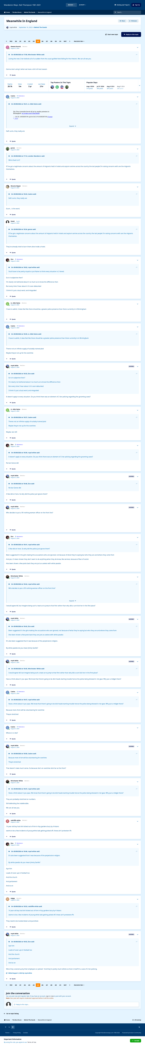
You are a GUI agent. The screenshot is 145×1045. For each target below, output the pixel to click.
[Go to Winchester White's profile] (7, 577)
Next (65, 41)
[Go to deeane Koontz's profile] (7, 47)
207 (47, 41)
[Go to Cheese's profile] (62, 87)
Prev (11, 41)
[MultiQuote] (7, 75)
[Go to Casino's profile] (7, 96)
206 (42, 41)
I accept (136, 1041)
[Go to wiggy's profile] (7, 899)
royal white (13, 27)
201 (20, 41)
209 (56, 41)
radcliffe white (16, 820)
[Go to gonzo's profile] (67, 87)
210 (60, 41)
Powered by (131, 1033)
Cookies (25, 1033)
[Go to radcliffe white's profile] (7, 821)
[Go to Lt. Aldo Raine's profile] (7, 304)
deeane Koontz (16, 46)
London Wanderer (34, 156)
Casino (13, 96)
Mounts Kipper (16, 186)
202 (25, 41)
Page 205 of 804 (78, 41)
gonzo (13, 148)
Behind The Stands (40, 27)
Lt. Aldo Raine (33, 104)
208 (51, 41)
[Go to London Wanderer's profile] (57, 87)
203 (29, 41)
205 (38, 41)
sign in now (50, 996)
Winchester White (34, 55)
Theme (7, 1033)
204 (34, 41)
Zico (12, 259)
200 (16, 41)
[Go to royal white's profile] (7, 27)
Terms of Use (31, 1042)
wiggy (13, 898)
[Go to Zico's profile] (7, 260)
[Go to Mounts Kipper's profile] (7, 187)
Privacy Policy (17, 1033)
